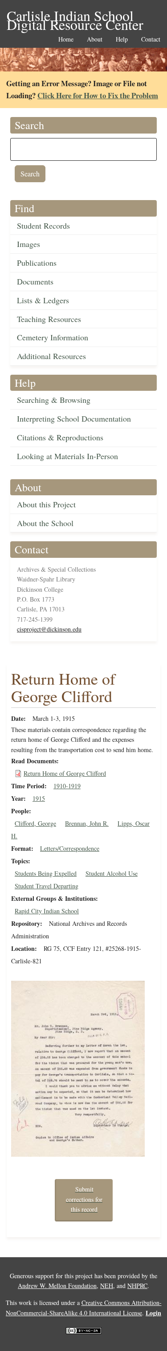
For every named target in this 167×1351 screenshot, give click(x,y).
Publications (37, 262)
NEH (106, 1285)
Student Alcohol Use (112, 873)
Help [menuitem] (122, 39)
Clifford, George (35, 823)
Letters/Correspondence (69, 848)
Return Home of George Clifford (65, 773)
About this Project (46, 504)
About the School (45, 523)
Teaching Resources (49, 319)
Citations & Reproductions (60, 437)
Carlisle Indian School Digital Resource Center (75, 16)
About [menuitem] (94, 39)
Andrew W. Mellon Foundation (57, 1285)
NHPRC (137, 1285)
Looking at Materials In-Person (67, 456)
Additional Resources (51, 356)
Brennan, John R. (87, 823)
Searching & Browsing (53, 399)
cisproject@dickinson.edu (49, 629)
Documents (35, 281)
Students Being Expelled (46, 873)
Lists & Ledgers (43, 300)
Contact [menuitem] (150, 39)
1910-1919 (67, 786)
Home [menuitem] (65, 39)
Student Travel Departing (46, 886)
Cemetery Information (52, 337)
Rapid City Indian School (47, 911)
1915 (39, 798)
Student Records (43, 225)
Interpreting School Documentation (74, 418)
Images (28, 243)
